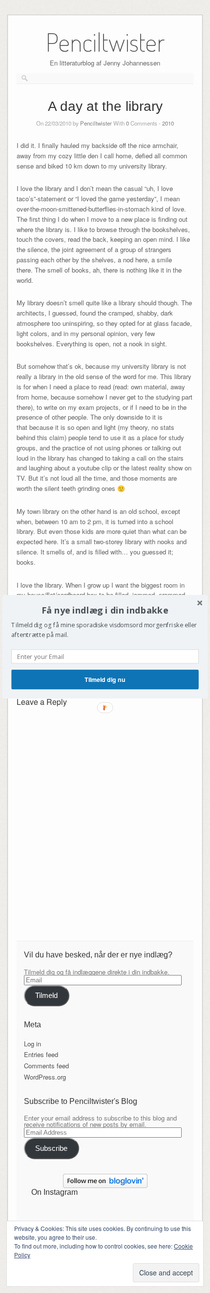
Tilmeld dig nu (104, 679)
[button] (105, 610)
